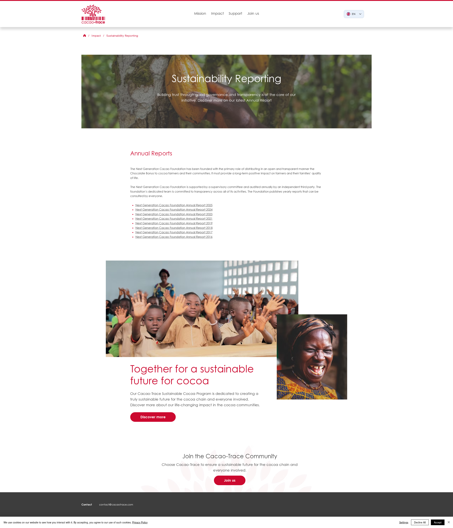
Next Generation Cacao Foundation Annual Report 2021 (174, 218)
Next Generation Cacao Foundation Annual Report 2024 (174, 209)
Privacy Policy (140, 522)
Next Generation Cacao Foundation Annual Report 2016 (174, 237)
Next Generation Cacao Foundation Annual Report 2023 (174, 214)
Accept (437, 522)
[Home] (84, 35)
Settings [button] (403, 522)
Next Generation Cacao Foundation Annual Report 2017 (174, 232)
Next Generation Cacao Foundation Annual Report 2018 (174, 228)
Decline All (420, 522)
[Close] (449, 522)
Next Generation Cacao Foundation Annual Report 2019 (174, 223)
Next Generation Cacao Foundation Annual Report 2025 (174, 205)
